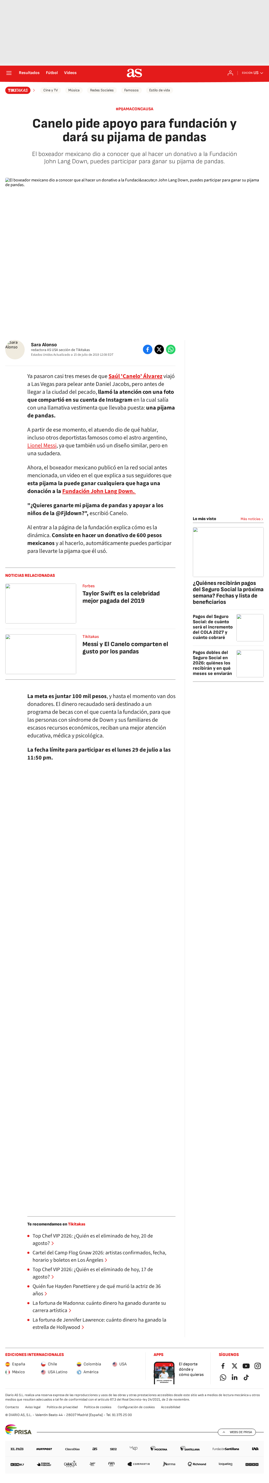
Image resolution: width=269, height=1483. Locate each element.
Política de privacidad (62, 1407)
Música (74, 90)
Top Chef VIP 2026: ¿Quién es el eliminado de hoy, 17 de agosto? (93, 1273)
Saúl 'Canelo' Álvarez (135, 376)
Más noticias (251, 519)
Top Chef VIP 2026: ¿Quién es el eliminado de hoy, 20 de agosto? (93, 1239)
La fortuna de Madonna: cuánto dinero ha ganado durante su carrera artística (99, 1306)
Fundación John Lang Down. (99, 491)
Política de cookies (97, 1407)
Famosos (131, 90)
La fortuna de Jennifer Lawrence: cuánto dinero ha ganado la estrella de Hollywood (99, 1323)
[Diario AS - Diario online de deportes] (134, 73)
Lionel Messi (41, 445)
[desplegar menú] (9, 73)
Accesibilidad (170, 1407)
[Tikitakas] (20, 90)
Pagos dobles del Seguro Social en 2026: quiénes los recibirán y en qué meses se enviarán (212, 663)
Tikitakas (90, 636)
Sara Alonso (44, 345)
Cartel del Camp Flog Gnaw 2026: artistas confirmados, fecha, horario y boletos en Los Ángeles (99, 1256)
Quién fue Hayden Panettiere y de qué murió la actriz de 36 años (97, 1290)
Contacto (12, 1407)
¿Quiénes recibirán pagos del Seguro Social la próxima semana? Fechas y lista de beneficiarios (228, 593)
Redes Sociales (102, 90)
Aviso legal (32, 1407)
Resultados (29, 73)
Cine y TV (50, 90)
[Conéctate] (230, 73)
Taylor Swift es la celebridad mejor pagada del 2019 (121, 597)
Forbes (88, 586)
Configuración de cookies (136, 1407)
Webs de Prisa (241, 1432)
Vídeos (70, 73)
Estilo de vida (159, 90)
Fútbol (52, 73)
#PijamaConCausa (134, 109)
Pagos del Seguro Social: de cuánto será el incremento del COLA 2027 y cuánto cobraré (213, 627)
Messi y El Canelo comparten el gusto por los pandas (125, 647)
